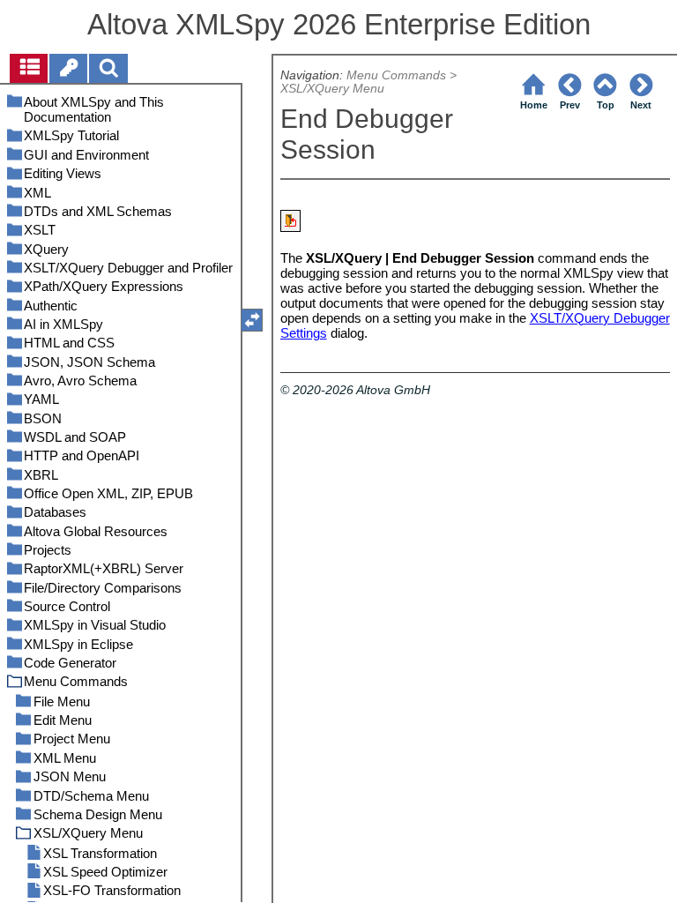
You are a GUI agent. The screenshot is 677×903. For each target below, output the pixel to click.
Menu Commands (396, 75)
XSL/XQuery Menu (332, 88)
